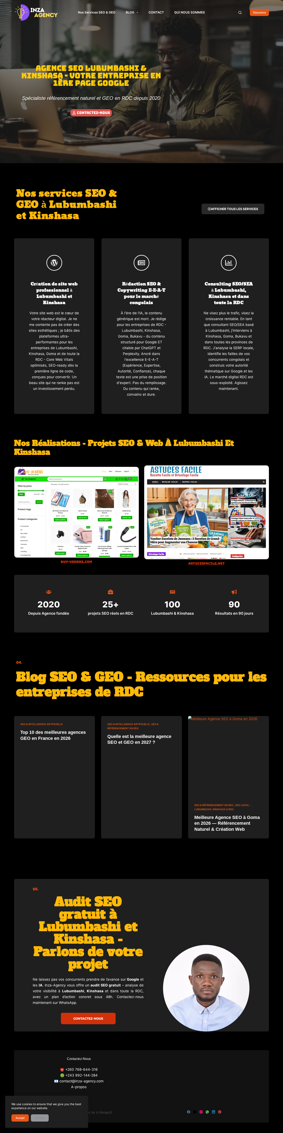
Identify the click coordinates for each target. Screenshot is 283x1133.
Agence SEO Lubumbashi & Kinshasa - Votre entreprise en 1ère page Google (91, 75)
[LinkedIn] (213, 1111)
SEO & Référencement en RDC (214, 805)
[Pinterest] (219, 1111)
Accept (20, 1118)
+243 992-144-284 (81, 1075)
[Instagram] (201, 1111)
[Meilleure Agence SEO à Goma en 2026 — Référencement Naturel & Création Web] (228, 756)
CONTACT (156, 12)
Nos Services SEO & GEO (96, 12)
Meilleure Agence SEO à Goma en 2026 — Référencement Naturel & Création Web (227, 823)
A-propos (79, 1087)
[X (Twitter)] (194, 1111)
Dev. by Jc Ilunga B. (98, 1112)
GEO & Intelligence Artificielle (41, 724)
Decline (40, 1118)
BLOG (130, 12)
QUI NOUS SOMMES (189, 12)
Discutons (259, 12)
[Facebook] (188, 1111)
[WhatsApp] (207, 1111)
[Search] (240, 12)
